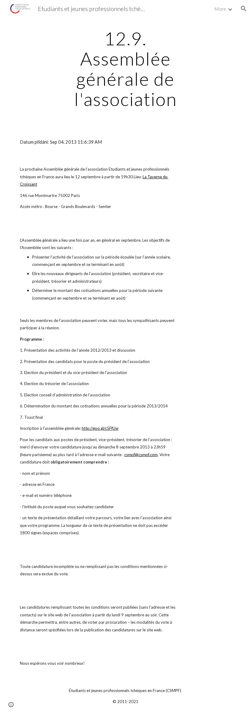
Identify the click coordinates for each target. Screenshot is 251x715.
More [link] (220, 9)
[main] (125, 69)
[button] (243, 8)
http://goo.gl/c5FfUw (100, 428)
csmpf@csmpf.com (141, 454)
